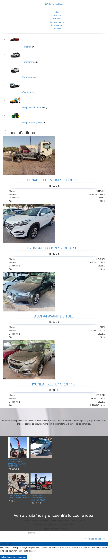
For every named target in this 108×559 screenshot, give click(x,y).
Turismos (27, 46)
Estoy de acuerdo (9, 556)
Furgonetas (28, 77)
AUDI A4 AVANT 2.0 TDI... (54, 316)
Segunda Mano (57, 21)
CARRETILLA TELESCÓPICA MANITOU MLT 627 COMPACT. (17, 462)
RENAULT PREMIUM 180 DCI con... (54, 179)
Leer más (22, 556)
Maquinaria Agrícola (32, 122)
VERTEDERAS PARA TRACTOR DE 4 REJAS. (19, 496)
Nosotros (57, 15)
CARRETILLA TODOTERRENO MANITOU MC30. (38, 497)
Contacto (57, 28)
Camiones (27, 92)
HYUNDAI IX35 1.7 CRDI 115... (54, 384)
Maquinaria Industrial (32, 107)
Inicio (57, 12)
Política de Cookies (96, 538)
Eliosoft (31, 532)
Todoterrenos (29, 61)
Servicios (57, 18)
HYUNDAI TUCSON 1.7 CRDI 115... (54, 247)
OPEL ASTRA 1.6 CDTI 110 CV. (47, 443)
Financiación (56, 25)
